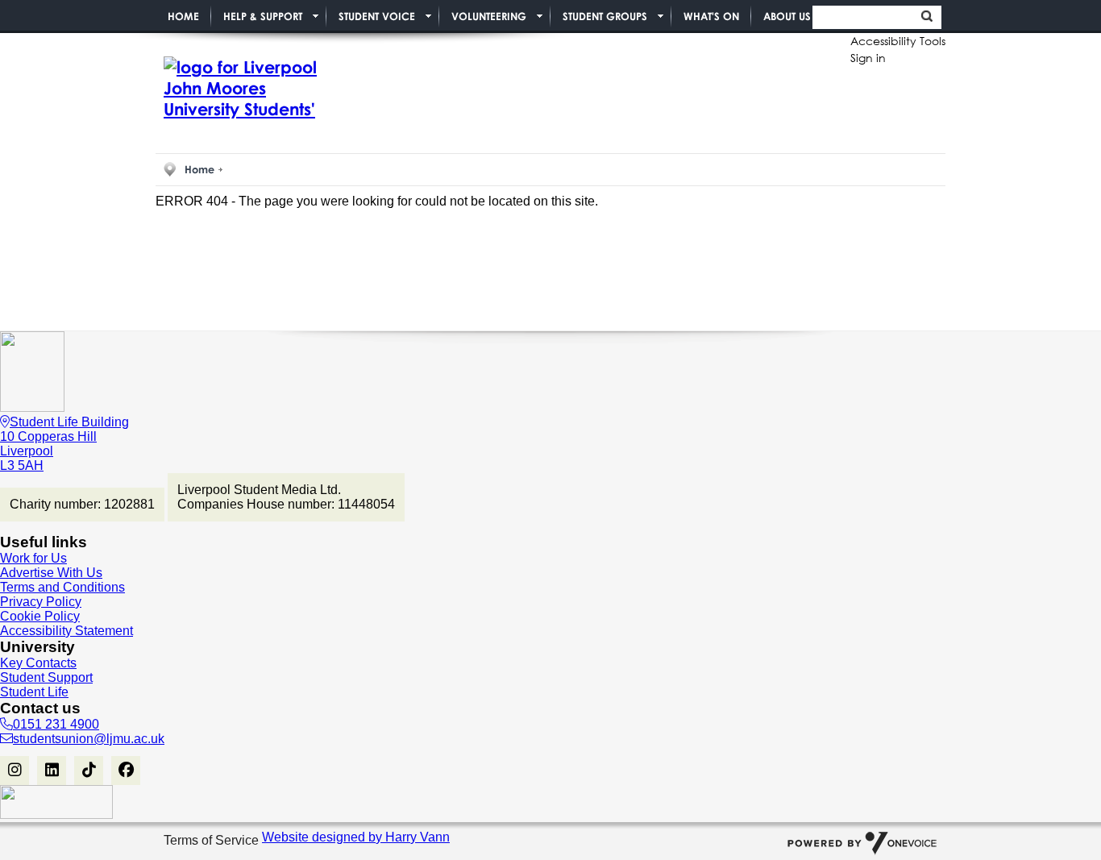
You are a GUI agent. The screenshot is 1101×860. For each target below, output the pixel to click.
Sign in (868, 57)
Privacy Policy (40, 602)
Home (183, 16)
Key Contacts (38, 663)
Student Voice (377, 16)
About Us (787, 16)
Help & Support (262, 16)
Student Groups (605, 16)
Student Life (34, 692)
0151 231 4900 (56, 724)
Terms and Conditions (62, 587)
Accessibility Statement (66, 631)
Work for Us (33, 558)
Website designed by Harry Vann (356, 837)
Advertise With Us (51, 573)
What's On (711, 16)
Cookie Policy (40, 616)
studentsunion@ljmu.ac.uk (88, 739)
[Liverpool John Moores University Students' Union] (236, 88)
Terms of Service (213, 840)
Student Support (46, 677)
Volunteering (488, 16)
